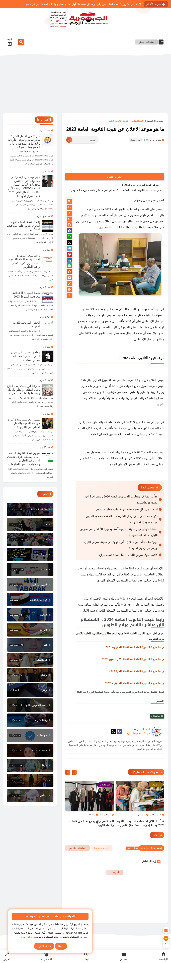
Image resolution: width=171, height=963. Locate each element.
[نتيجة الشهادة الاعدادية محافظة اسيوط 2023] (47, 297)
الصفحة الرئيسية (155, 127)
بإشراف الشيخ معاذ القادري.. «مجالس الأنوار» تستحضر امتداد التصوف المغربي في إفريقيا (88, 4)
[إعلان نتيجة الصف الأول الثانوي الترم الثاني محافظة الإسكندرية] (47, 226)
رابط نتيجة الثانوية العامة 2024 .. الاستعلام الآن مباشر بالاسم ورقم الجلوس (114, 197)
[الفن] (30, 645)
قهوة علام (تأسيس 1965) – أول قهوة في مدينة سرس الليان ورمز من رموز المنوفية (121, 552)
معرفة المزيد (44, 946)
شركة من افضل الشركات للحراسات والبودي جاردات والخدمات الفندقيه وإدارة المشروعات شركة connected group (24, 143)
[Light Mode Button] (166, 938)
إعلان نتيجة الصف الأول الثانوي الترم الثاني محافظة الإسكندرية (23, 225)
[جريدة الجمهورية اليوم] (85, 18)
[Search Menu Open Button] (21, 42)
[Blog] (69, 291)
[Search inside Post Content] (69, 209)
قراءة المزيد (26, 937)
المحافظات (138, 127)
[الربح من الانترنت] (30, 599)
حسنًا (61, 946)
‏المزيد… (115, 879)
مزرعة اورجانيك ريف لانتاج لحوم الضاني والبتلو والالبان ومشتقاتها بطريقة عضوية (23, 389)
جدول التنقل (114, 183)
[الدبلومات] (30, 660)
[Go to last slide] (74, 779)
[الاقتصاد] (30, 630)
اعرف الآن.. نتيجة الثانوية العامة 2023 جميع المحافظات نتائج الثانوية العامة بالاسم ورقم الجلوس (120, 643)
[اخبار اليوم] (30, 554)
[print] (69, 297)
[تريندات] (30, 675)
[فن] (30, 780)
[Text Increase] (69, 214)
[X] (113, 739)
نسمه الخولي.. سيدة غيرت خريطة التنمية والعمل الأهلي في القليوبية (23, 423)
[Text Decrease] (69, 226)
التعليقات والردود (77, 855)
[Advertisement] (85, 84)
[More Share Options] (69, 302)
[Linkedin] (69, 268)
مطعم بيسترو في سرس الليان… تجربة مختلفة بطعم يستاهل (25, 356)
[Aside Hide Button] (166, 930)
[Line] (69, 273)
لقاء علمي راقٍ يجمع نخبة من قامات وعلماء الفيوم (127, 516)
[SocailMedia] (30, 509)
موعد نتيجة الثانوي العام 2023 (143, 365)
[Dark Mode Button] (166, 944)
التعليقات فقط (101, 855)
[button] (69, 238)
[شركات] (30, 765)
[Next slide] (67, 779)
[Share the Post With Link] (69, 232)
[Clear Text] (69, 147)
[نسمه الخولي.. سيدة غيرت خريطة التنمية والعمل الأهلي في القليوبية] (47, 423)
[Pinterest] (69, 262)
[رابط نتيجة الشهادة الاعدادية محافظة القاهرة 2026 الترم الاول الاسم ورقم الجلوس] (47, 259)
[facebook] (119, 739)
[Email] (69, 285)
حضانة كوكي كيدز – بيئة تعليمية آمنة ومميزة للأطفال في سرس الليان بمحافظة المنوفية (119, 539)
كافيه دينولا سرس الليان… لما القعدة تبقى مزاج (128, 562)
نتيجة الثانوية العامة (118, 127)
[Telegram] (69, 256)
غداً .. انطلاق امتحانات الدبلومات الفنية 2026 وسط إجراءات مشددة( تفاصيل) (121, 506)
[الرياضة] (30, 614)
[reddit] (69, 279)
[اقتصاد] (30, 569)
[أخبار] (30, 524)
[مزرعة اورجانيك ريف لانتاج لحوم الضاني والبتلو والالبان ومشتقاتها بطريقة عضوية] (47, 390)
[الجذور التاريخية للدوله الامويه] (47, 326)
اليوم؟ (10, 39)
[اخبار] (30, 539)
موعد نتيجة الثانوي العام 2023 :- (140, 191)
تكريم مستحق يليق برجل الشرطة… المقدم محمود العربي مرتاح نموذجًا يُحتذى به (122, 526)
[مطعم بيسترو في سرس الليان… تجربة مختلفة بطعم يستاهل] (47, 356)
